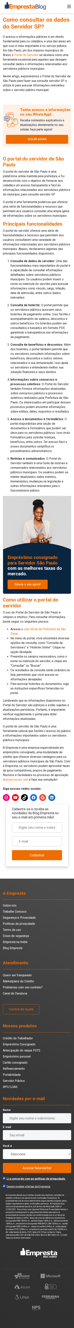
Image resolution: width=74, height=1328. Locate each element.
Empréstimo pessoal (17, 1056)
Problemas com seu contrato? (23, 987)
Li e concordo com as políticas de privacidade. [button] (36, 1178)
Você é (7, 1146)
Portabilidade (12, 1075)
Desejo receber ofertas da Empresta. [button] (29, 1186)
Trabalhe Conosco (15, 911)
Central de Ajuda (21, 1009)
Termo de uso (12, 930)
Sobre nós (10, 905)
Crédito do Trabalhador (18, 1038)
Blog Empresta (12, 948)
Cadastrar (37, 855)
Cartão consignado (15, 1062)
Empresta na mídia (15, 942)
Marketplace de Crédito (18, 981)
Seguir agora (37, 139)
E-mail (7, 1127)
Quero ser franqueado (17, 975)
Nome (7, 1110)
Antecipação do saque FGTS (21, 1050)
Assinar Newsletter (37, 1168)
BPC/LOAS (10, 1087)
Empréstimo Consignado (19, 1044)
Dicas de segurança (16, 936)
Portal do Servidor (26, 55)
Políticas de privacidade (19, 924)
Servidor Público (14, 1081)
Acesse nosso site (15, 779)
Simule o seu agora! (27, 584)
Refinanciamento (14, 1068)
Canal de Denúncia (15, 993)
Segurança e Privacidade (19, 917)
